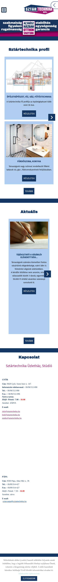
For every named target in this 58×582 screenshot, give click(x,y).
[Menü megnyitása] (3, 9)
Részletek (29, 113)
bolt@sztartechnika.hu (11, 415)
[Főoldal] (39, 9)
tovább (29, 191)
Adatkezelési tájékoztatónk (29, 574)
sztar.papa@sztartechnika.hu (14, 501)
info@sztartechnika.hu (11, 411)
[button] (51, 117)
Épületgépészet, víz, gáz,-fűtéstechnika (29, 96)
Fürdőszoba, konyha (29, 161)
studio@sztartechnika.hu (12, 418)
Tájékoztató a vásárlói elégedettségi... (29, 256)
